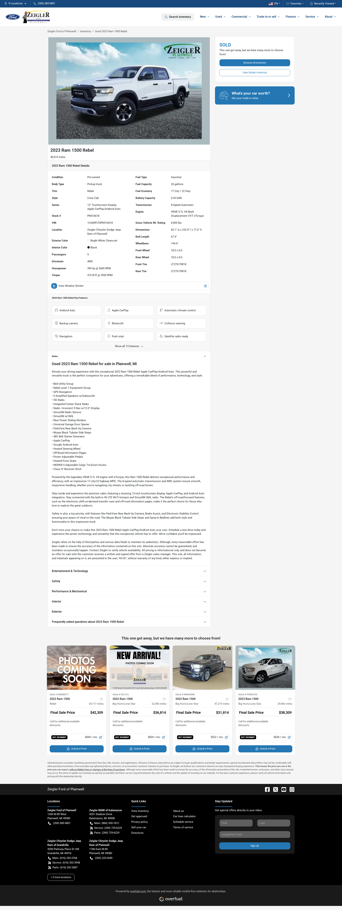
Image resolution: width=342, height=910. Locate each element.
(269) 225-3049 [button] (103, 858)
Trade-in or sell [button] (266, 16)
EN (276, 3)
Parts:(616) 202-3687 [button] (64, 867)
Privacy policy (139, 821)
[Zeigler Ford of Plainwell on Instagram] (290, 789)
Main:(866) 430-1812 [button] (106, 823)
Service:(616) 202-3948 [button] (66, 862)
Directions (137, 832)
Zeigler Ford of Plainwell (61, 31)
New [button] (203, 16)
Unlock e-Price (79, 748)
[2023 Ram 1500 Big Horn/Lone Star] (265, 668)
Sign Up (255, 845)
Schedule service (183, 821)
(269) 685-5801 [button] (46, 3)
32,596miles (159, 703)
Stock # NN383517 (59, 694)
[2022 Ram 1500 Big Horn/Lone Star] (139, 668)
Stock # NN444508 (185, 694)
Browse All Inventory (254, 62)
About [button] (328, 16)
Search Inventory (180, 17)
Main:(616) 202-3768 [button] (64, 858)
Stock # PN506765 (247, 694)
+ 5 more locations (61, 877)
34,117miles (96, 703)
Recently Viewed (324, 3)
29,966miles (284, 703)
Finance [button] (291, 16)
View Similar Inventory (255, 72)
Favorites (296, 3)
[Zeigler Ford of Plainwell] (28, 17)
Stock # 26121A (121, 694)
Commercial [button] (239, 16)
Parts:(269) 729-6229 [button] (106, 832)
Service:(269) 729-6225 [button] (108, 828)
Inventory (85, 31)
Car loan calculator (184, 816)
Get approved (139, 816)
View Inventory (140, 811)
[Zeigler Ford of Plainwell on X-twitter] (274, 789)
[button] (17, 3)
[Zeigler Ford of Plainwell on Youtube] (282, 789)
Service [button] (310, 16)
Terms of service (183, 827)
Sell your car (138, 827)
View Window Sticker (71, 285)
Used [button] (218, 16)
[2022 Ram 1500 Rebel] (77, 668)
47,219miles (221, 703)
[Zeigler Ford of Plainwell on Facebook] (266, 789)
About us (178, 811)
